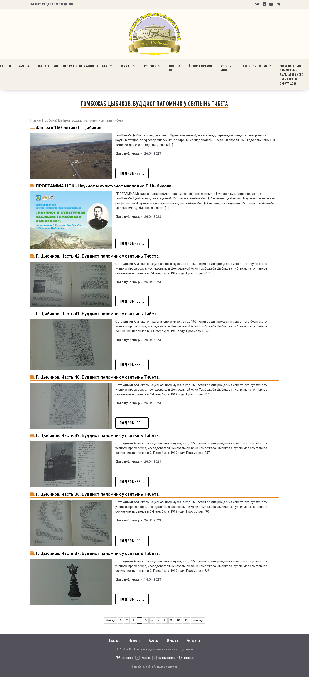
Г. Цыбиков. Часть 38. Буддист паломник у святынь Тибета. (98, 494)
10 (178, 620)
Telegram (189, 658)
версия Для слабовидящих (51, 4)
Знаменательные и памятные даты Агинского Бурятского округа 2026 (292, 74)
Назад (110, 620)
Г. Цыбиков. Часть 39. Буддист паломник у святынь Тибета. (98, 435)
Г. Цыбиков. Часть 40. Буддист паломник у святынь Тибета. (98, 377)
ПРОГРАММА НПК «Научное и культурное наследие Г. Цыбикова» (104, 185)
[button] (75, 65)
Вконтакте (127, 658)
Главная (36, 120)
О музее (172, 640)
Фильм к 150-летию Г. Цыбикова (70, 127)
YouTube (145, 658)
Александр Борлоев (165, 666)
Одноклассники (166, 658)
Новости (135, 640)
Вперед (198, 620)
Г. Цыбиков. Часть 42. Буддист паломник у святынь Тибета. (98, 256)
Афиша (24, 65)
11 (186, 620)
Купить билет (225, 67)
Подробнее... (132, 173)
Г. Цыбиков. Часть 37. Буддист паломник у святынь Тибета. (98, 553)
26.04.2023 (152, 153)
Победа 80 (174, 67)
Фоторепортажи (200, 65)
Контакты (193, 640)
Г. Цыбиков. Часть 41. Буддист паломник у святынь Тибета (97, 313)
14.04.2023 (152, 579)
